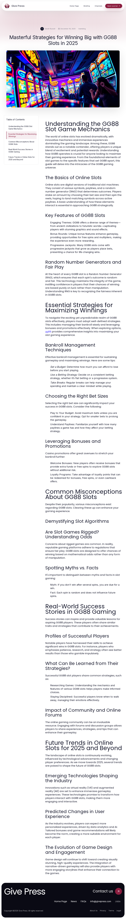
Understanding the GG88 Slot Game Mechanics (20, 127)
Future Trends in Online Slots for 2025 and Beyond (21, 158)
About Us (93, 910)
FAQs (83, 901)
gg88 (48, 331)
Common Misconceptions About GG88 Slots (21, 143)
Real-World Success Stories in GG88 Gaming (20, 150)
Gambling (82, 29)
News (74, 901)
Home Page (60, 901)
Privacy (103, 910)
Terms (111, 910)
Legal (119, 910)
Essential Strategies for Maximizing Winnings (22, 135)
